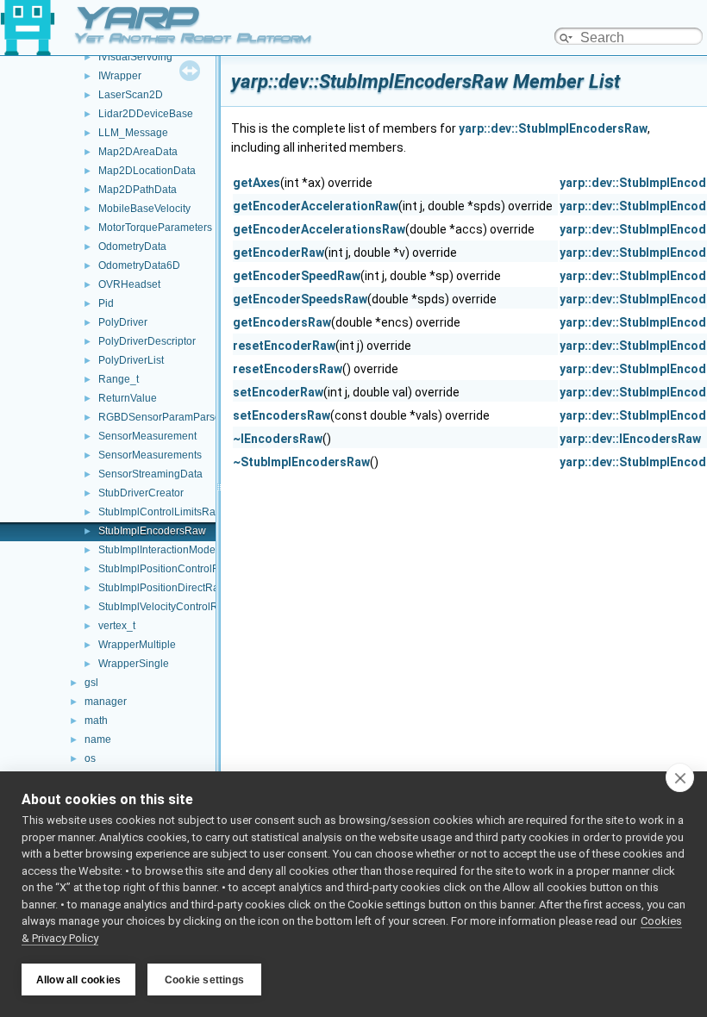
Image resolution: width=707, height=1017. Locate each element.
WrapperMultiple (137, 645)
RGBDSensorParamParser (161, 417)
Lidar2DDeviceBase (145, 114)
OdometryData (132, 246)
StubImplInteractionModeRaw (167, 550)
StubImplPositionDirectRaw (162, 588)
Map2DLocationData (147, 171)
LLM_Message (133, 133)
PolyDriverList (131, 360)
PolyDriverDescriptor (147, 341)
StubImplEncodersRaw (152, 531)
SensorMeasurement (147, 436)
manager (105, 702)
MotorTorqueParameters (155, 227)
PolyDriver (122, 322)
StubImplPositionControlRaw (166, 569)
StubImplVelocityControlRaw (165, 607)
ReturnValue (127, 398)
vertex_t (116, 626)
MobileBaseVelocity (144, 209)
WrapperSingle (133, 664)
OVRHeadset (129, 284)
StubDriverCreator (141, 493)
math (96, 720)
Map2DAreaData (138, 152)
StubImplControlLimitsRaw (160, 512)
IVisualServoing (135, 57)
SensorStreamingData (150, 474)
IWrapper (119, 76)
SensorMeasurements (150, 455)
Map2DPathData (137, 190)
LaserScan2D (130, 95)
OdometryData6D (139, 265)
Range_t (118, 379)
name (97, 739)
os (90, 758)
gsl (91, 683)
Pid (106, 303)
